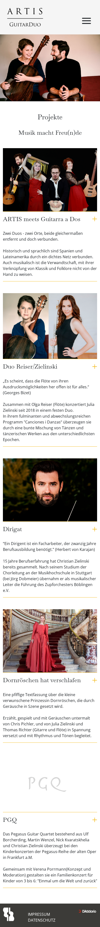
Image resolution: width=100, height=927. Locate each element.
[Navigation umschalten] (86, 21)
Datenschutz (41, 920)
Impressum (39, 914)
